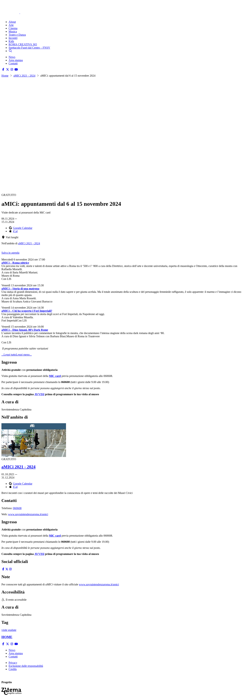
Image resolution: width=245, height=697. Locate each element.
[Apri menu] (3, 15)
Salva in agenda (10, 252)
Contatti (13, 63)
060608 (17, 508)
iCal (15, 231)
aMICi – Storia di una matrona (20, 288)
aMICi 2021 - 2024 (24, 75)
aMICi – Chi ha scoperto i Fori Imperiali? (26, 310)
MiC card (55, 375)
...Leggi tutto (8, 354)
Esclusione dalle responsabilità (26, 665)
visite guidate (8, 630)
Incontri (13, 37)
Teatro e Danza (17, 34)
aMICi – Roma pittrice (15, 262)
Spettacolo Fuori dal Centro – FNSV (29, 47)
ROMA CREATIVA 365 (23, 44)
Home (4, 75)
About (12, 21)
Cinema (13, 28)
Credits (13, 669)
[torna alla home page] (15, 7)
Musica (13, 31)
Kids (11, 41)
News (12, 56)
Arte (11, 25)
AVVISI (39, 394)
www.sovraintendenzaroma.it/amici (28, 514)
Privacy (13, 662)
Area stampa (16, 60)
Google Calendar (22, 227)
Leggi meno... (24, 354)
